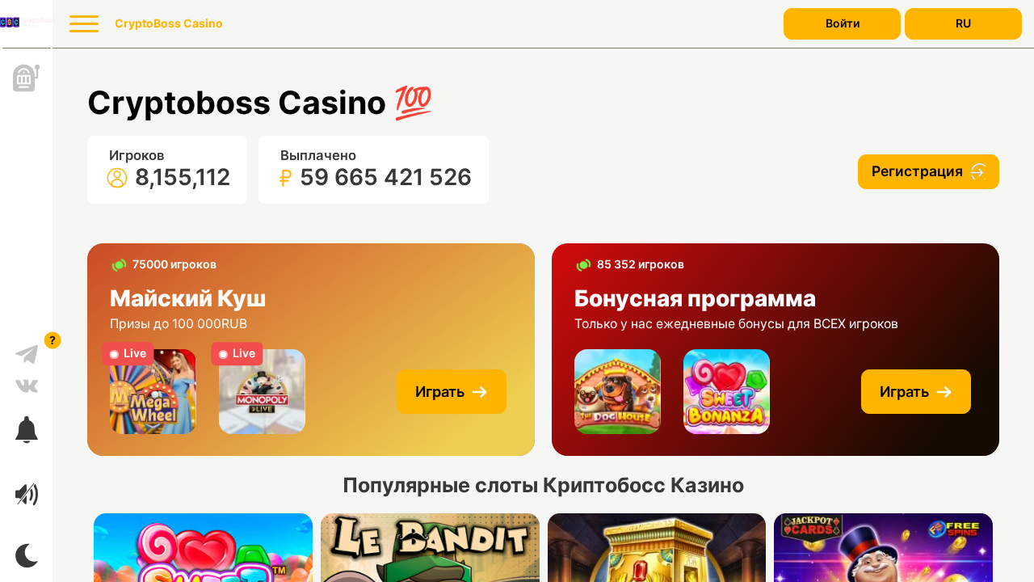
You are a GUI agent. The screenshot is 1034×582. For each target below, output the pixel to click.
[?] (26, 348)
